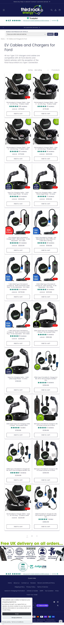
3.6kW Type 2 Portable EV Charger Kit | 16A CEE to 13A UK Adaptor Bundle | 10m (46, 378)
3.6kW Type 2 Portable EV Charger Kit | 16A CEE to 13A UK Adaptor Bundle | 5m (18, 469)
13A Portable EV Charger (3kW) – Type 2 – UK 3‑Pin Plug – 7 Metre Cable (18, 148)
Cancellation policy (50, 621)
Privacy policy (6, 622)
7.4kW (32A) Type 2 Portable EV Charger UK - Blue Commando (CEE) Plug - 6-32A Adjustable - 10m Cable (18, 332)
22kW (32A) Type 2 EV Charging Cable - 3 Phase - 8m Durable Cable (46, 331)
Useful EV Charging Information (15, 591)
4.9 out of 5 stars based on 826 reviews (36, 20)
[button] (4, 10)
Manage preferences (17, 617)
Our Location (49, 591)
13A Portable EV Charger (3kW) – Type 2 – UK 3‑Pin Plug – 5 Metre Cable (46, 103)
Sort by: (30, 70)
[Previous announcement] (3, 27)
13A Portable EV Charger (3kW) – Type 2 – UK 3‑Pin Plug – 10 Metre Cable (18, 103)
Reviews (33, 583)
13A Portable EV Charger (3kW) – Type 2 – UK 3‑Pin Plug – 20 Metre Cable (18, 514)
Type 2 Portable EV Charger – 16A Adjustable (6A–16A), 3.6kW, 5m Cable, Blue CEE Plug (46, 239)
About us (17, 583)
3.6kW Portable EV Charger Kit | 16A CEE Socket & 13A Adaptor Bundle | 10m (46, 515)
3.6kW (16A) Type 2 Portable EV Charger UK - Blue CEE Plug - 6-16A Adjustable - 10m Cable (46, 285)
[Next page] (37, 536)
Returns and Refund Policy (46, 583)
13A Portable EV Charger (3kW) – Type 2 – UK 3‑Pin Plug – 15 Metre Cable (46, 148)
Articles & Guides (32, 591)
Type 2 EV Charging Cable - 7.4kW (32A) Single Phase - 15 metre (45, 193)
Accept (16, 613)
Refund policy (41, 620)
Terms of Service (42, 587)
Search (50, 34)
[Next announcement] (60, 27)
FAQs (57, 591)
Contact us (25, 583)
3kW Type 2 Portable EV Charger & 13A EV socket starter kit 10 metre (46, 424)
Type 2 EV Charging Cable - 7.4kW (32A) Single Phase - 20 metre (18, 193)
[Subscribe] (33, 605)
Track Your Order (32, 595)
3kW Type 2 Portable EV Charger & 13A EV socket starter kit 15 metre (46, 469)
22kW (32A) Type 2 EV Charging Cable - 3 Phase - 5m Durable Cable (18, 424)
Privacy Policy (30, 587)
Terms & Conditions (17, 622)
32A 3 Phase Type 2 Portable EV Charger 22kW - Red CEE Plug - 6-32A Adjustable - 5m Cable (18, 239)
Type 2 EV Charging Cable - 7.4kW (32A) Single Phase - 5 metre (18, 377)
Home (3, 39)
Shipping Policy (20, 587)
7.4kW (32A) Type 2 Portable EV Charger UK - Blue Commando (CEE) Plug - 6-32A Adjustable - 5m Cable (18, 285)
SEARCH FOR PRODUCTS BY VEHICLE (17, 31)
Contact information (37, 621)
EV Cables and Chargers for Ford (17, 39)
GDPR (41, 591)
